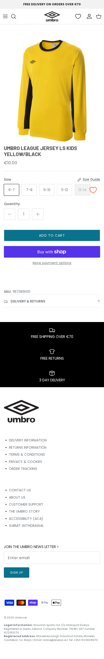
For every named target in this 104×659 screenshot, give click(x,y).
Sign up (16, 572)
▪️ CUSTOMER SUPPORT (23, 504)
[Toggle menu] (5, 16)
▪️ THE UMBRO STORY (22, 511)
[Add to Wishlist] (93, 190)
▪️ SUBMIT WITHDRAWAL (24, 525)
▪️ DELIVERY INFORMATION (25, 440)
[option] (52, 91)
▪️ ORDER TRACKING (20, 468)
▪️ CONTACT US (17, 490)
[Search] (16, 16)
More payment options (52, 263)
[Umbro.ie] (52, 16)
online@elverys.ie (55, 640)
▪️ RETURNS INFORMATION (25, 447)
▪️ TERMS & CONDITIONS (24, 454)
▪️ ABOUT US (14, 497)
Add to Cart (52, 235)
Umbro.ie (21, 617)
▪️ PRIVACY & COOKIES (23, 461)
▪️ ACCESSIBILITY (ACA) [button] (23, 518)
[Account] (88, 16)
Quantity (12, 204)
